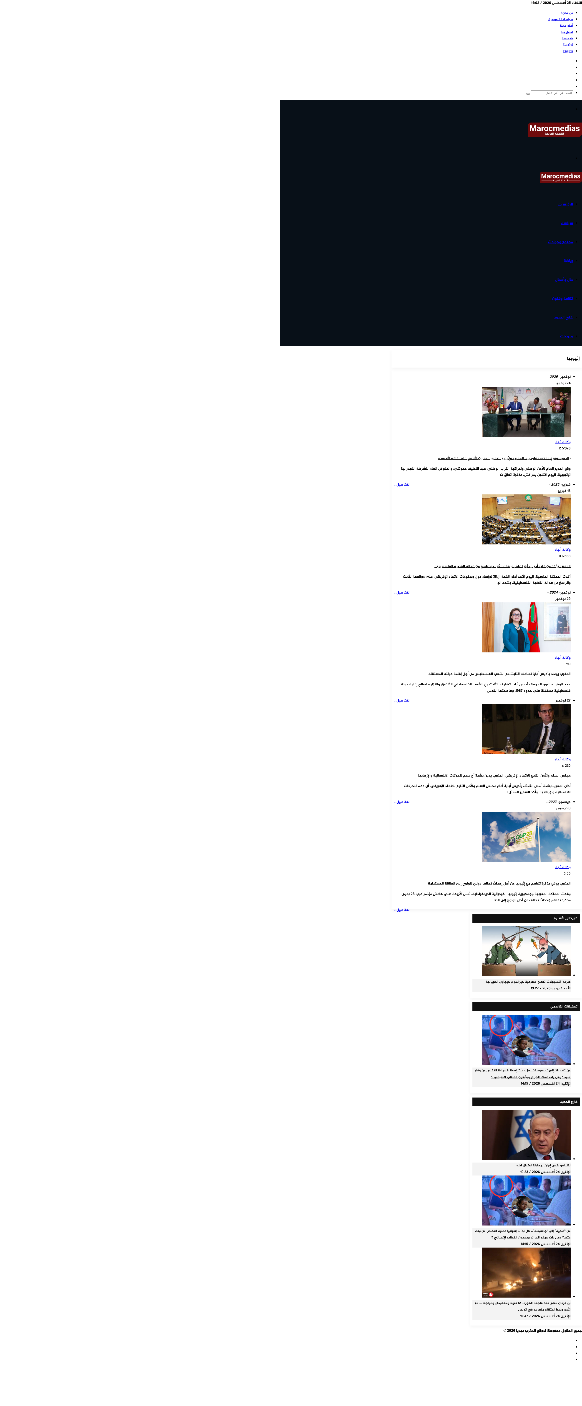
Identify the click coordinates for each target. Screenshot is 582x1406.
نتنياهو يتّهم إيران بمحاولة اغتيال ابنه (543, 1165)
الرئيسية (565, 204)
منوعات (566, 336)
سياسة (567, 223)
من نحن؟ (567, 13)
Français (567, 38)
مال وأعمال (564, 280)
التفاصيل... (402, 485)
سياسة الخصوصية (560, 19)
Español (568, 45)
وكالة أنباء (563, 442)
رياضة (568, 261)
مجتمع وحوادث (560, 242)
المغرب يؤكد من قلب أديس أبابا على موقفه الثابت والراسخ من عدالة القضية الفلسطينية (502, 566)
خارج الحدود (563, 317)
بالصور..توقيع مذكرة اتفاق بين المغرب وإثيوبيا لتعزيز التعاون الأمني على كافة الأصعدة (504, 458)
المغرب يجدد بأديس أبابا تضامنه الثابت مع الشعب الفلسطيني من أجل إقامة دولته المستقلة (499, 674)
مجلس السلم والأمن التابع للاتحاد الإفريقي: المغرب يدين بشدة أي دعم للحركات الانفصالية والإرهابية (494, 776)
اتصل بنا (567, 32)
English (568, 51)
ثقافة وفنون (562, 299)
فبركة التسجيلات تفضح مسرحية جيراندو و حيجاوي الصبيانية (528, 982)
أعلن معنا (566, 25)
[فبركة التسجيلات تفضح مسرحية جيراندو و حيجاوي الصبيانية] (526, 975)
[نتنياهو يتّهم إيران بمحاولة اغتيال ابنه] (526, 1159)
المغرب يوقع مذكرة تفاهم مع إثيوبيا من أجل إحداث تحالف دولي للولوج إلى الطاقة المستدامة (499, 884)
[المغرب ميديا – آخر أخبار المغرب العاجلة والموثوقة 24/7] (555, 136)
